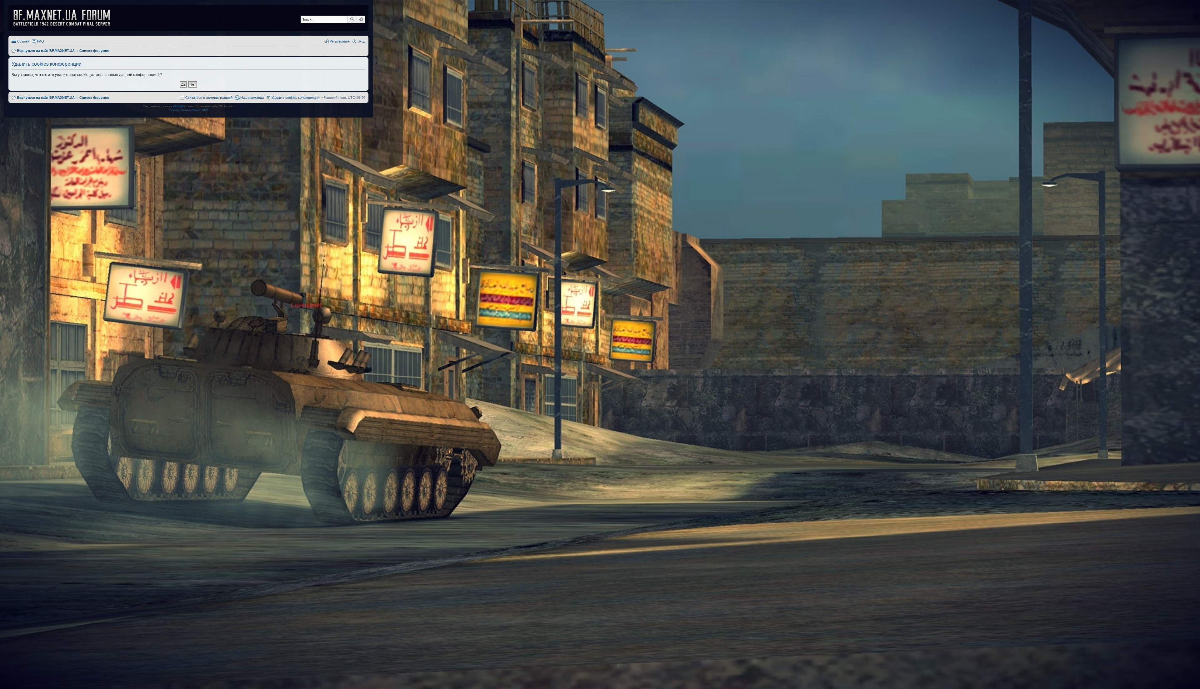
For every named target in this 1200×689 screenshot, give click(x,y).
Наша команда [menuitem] (252, 97)
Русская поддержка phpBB (188, 109)
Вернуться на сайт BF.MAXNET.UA (46, 97)
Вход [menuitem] (361, 41)
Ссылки (23, 41)
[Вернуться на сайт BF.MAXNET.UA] (65, 17)
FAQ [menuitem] (40, 41)
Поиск (352, 19)
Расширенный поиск (361, 19)
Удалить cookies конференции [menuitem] (295, 97)
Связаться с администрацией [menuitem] (208, 97)
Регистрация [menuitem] (340, 41)
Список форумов (94, 97)
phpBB (178, 106)
